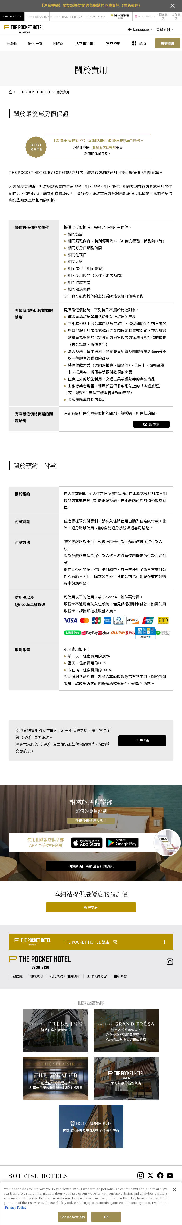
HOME (12, 43)
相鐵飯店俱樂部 (104, 147)
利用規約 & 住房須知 (65, 976)
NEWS (58, 43)
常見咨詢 (113, 43)
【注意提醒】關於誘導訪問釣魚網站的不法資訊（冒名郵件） (91, 5)
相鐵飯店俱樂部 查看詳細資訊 (91, 866)
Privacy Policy (15, 1207)
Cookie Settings (72, 1217)
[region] (91, 1203)
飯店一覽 (35, 43)
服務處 (154, 424)
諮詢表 (25, 751)
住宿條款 (120, 976)
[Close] (174, 1189)
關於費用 (36, 976)
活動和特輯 (84, 43)
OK (106, 1217)
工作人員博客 (97, 976)
